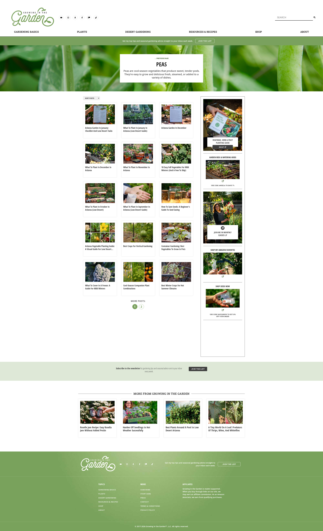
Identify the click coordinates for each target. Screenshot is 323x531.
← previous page (162, 58)
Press (143, 498)
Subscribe (145, 490)
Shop (258, 31)
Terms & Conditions (150, 506)
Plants (82, 31)
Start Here (145, 494)
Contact (144, 502)
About (304, 31)
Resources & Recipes (203, 31)
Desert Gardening (138, 31)
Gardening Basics (26, 31)
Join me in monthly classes (223, 234)
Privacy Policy (147, 510)
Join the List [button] (205, 41)
